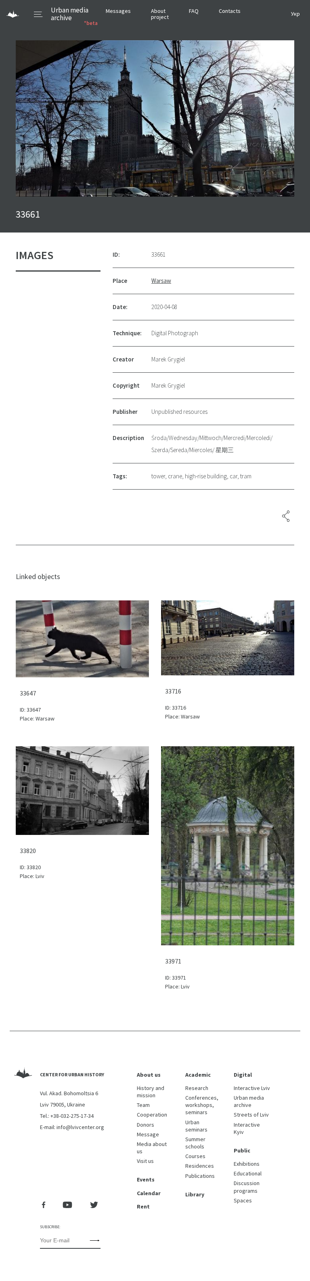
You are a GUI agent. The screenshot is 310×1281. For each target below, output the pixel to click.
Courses (195, 1156)
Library (194, 1194)
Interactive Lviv (252, 1088)
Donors (145, 1124)
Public (242, 1150)
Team (143, 1105)
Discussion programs (247, 1186)
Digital (243, 1074)
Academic (198, 1074)
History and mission (150, 1091)
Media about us (152, 1147)
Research (196, 1088)
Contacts (230, 11)
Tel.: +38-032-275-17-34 (67, 1115)
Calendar (149, 1193)
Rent (143, 1206)
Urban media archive (69, 13)
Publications (200, 1175)
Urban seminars (196, 1126)
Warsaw (161, 280)
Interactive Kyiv (247, 1128)
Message (148, 1134)
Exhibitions (247, 1163)
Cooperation (152, 1114)
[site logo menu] (24, 14)
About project (160, 14)
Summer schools (195, 1143)
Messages (118, 11)
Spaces (243, 1200)
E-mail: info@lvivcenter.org (72, 1127)
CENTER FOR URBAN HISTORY (72, 1074)
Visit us (145, 1161)
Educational (248, 1173)
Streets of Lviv (251, 1114)
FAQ (194, 11)
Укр (295, 13)
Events (146, 1179)
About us (149, 1074)
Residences (199, 1165)
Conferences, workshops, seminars (201, 1105)
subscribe (95, 1240)
